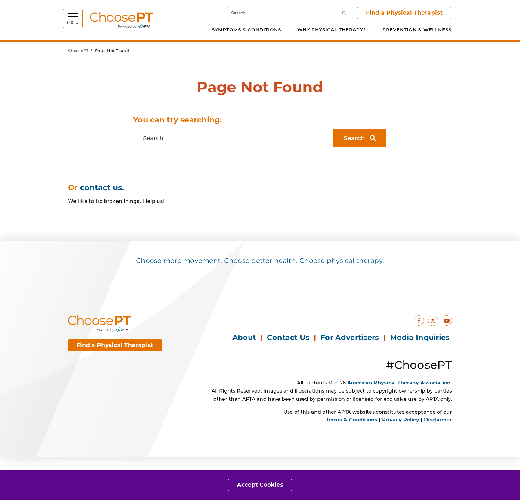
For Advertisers (350, 337)
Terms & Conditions (351, 420)
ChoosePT (78, 50)
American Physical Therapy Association (399, 383)
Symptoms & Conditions (246, 29)
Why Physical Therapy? (331, 29)
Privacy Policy (400, 420)
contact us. (102, 187)
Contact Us (288, 337)
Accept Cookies (260, 484)
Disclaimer (438, 420)
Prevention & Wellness (416, 29)
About (244, 337)
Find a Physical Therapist (404, 12)
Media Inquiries (421, 337)
